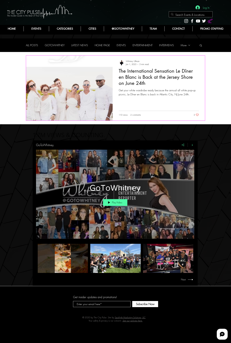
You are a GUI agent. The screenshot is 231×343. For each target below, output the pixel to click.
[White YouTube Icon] (198, 21)
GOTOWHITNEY (55, 45)
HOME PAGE (102, 45)
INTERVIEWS (166, 45)
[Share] (183, 145)
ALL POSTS (32, 45)
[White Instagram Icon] (186, 21)
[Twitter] (203, 21)
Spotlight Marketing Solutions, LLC (130, 317)
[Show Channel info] (191, 145)
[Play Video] (62, 258)
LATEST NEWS (79, 45)
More (184, 45)
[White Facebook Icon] (192, 21)
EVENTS (121, 45)
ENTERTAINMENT (143, 45)
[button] (65, 28)
